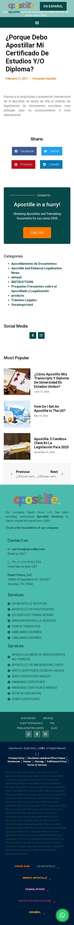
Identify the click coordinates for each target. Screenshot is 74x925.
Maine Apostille (38, 798)
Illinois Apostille (34, 790)
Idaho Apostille (15, 790)
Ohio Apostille (52, 824)
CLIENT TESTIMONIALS (31, 723)
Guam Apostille (36, 787)
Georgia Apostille (16, 787)
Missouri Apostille (17, 809)
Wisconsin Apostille (45, 850)
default (16, 277)
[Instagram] (41, 335)
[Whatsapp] (28, 734)
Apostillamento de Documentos (34, 264)
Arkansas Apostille (28, 776)
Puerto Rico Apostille (29, 831)
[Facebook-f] (32, 335)
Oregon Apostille (40, 827)
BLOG (54, 728)
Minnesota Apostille (29, 805)
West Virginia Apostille (19, 850)
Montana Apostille (39, 809)
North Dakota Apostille (30, 824)
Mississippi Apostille (53, 805)
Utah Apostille (42, 842)
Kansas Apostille (33, 794)
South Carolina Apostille (31, 835)
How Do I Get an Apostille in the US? (49, 408)
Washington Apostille (51, 846)
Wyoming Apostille (17, 853)
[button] (37, 23)
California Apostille (51, 776)
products (17, 295)
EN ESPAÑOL (53, 6)
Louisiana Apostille (17, 798)
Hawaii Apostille (56, 787)
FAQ (52, 723)
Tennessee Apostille (29, 839)
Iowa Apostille (14, 794)
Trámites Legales (24, 300)
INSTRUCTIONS (22, 282)
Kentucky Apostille (55, 794)
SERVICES (48, 718)
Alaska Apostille (38, 772)
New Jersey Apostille (29, 816)
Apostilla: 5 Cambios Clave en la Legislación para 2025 (51, 443)
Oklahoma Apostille (17, 827)
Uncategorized (22, 304)
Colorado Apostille (17, 779)
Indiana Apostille (54, 790)
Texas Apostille (51, 839)
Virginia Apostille (27, 846)
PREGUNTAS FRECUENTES (30, 728)
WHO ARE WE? (28, 718)
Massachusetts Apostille (31, 802)
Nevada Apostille (27, 813)
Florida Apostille (50, 783)
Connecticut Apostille (41, 779)
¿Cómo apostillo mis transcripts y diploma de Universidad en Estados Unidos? (51, 380)
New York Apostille (28, 820)
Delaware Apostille (28, 783)
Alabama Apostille (17, 772)
